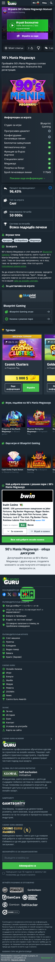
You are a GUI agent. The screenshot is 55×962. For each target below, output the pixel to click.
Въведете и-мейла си (13, 855)
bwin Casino (11, 505)
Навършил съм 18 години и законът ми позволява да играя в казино (26, 873)
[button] (50, 188)
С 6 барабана (21, 240)
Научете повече (18, 960)
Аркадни (7, 240)
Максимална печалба (20, 211)
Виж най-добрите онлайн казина (27, 539)
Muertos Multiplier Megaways (37, 431)
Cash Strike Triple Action (12, 470)
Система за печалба (20, 223)
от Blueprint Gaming (16, 12)
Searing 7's (37, 470)
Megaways (35, 240)
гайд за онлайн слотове (26, 280)
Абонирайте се (27, 865)
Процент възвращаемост (22, 188)
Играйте (31, 387)
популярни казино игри (14, 266)
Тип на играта (17, 199)
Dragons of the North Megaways (11, 431)
